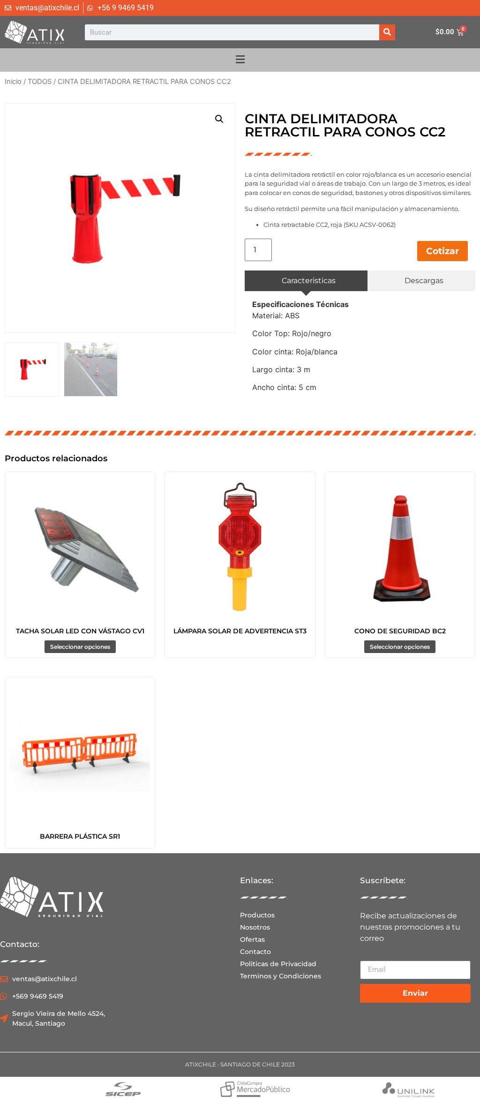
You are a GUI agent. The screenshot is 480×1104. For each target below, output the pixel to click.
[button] (219, 119)
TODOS (40, 81)
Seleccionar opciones (80, 646)
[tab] (306, 280)
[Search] (387, 32)
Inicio (13, 81)
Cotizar (442, 250)
